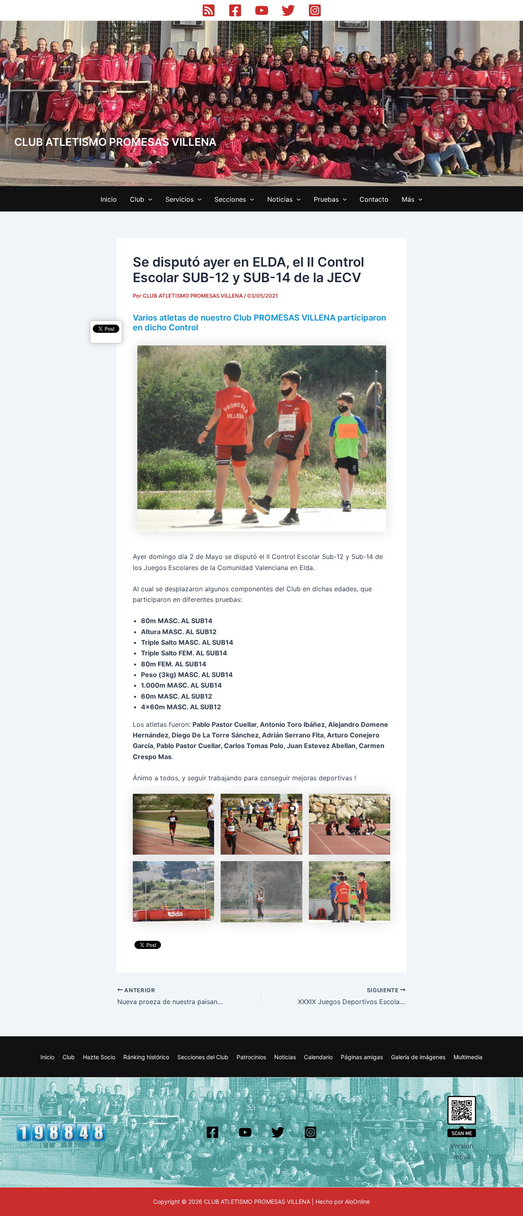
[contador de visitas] (61, 1132)
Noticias (280, 199)
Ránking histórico (146, 1056)
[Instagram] (315, 10)
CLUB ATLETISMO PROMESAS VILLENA (115, 142)
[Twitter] (288, 10)
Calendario (318, 1056)
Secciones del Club (202, 1056)
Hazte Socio (99, 1056)
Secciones (230, 199)
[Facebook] (235, 10)
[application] (148, 199)
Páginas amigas (362, 1056)
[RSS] (208, 10)
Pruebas (326, 199)
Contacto (374, 199)
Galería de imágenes (418, 1056)
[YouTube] (261, 10)
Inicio (109, 199)
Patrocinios (251, 1056)
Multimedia (468, 1056)
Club (137, 199)
